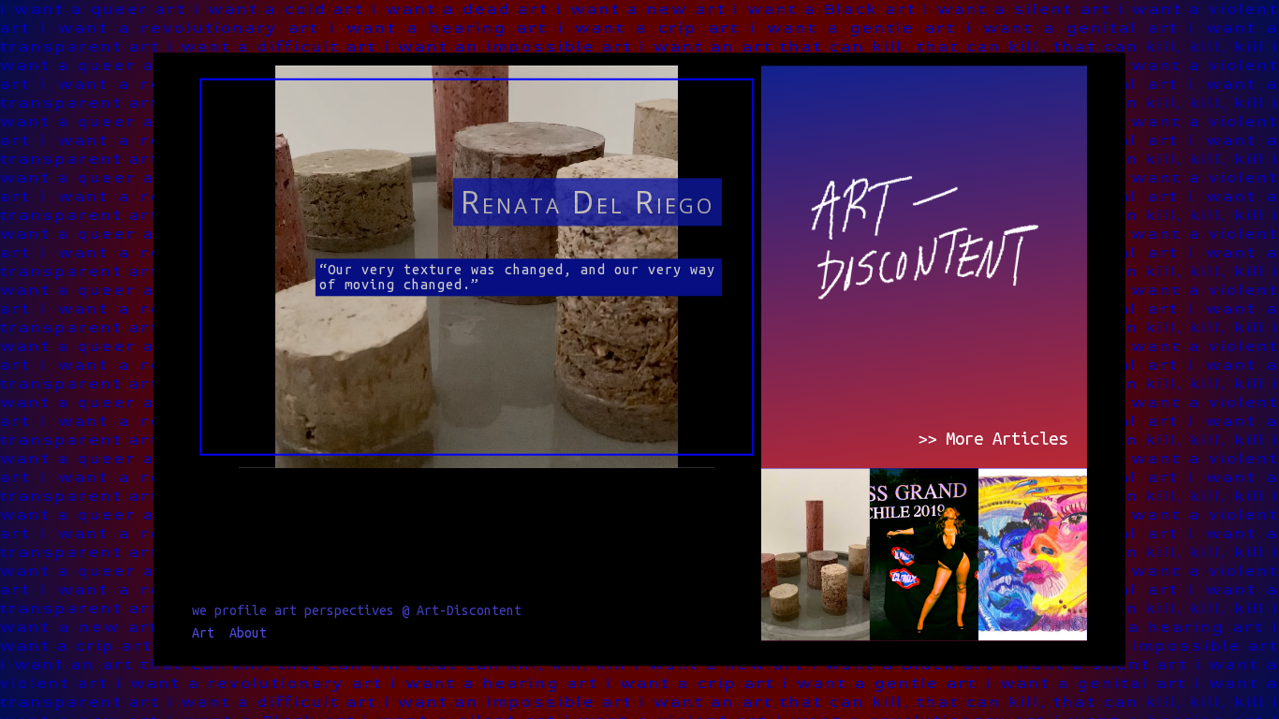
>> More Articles (992, 438)
